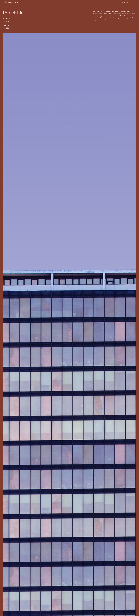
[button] (133, 2)
